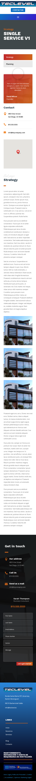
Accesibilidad (9, 777)
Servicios (9, 734)
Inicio (7, 728)
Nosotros (9, 731)
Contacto (9, 744)
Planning (9, 64)
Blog (7, 741)
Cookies (29, 774)
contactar (18, 10)
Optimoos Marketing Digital (22, 777)
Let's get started (24, 664)
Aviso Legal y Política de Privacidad (14, 774)
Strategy (9, 57)
